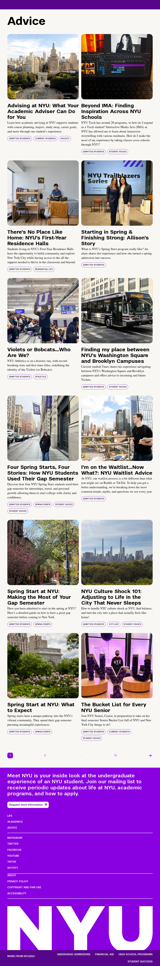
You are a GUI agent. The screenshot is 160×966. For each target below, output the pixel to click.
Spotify (12, 867)
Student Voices (117, 151)
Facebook (14, 850)
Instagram (14, 837)
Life (9, 815)
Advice (12, 827)
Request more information (26, 804)
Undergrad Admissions (73, 954)
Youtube (13, 855)
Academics (15, 821)
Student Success (140, 961)
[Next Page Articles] (150, 755)
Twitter (12, 843)
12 (115, 755)
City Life (114, 624)
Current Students (45, 138)
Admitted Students (19, 138)
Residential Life (44, 269)
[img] (43, 66)
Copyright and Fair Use (24, 887)
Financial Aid (104, 954)
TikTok (11, 861)
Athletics (40, 376)
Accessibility (16, 893)
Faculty (65, 138)
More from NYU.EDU (21, 956)
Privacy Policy (17, 881)
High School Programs (136, 954)
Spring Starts (42, 504)
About (11, 875)
